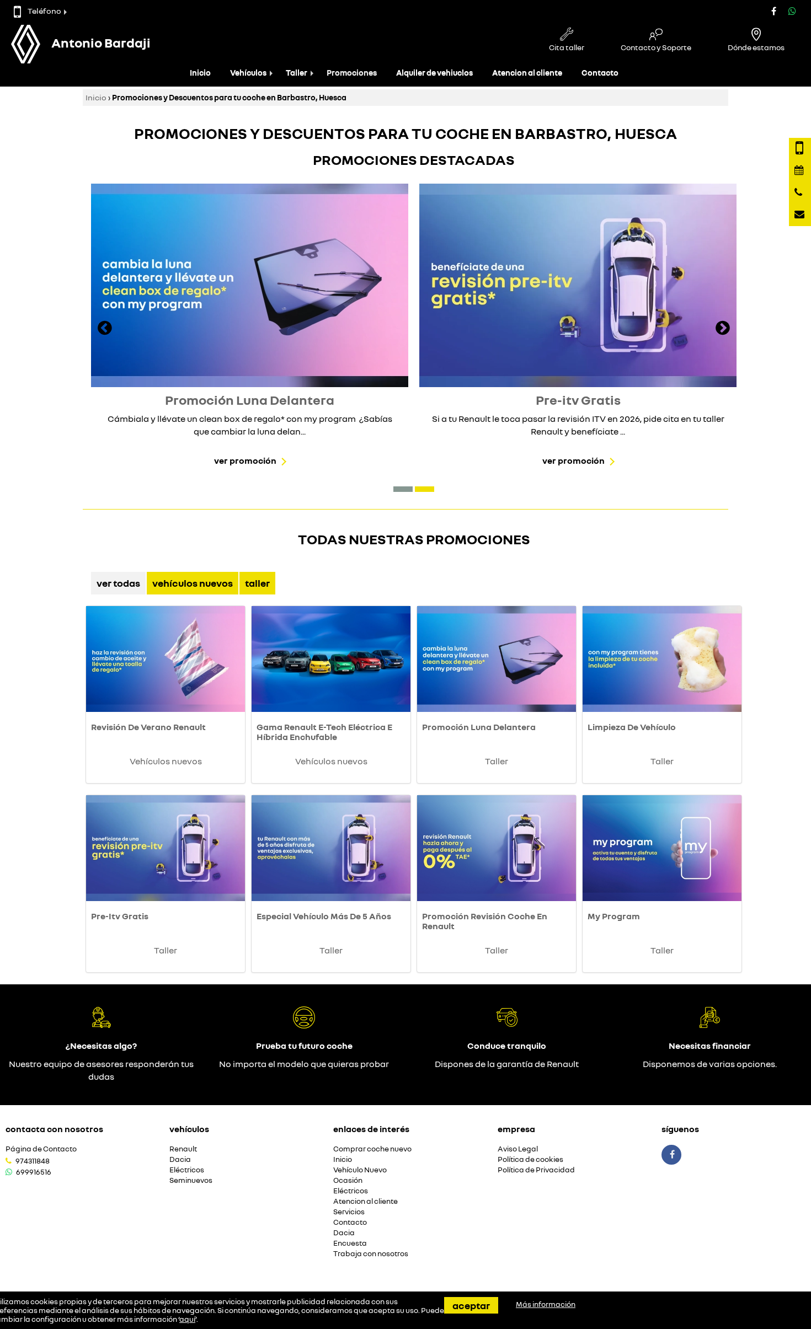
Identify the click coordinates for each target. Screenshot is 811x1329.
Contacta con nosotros (54, 1128)
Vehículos (248, 72)
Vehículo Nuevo (360, 1170)
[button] (403, 489)
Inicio (200, 72)
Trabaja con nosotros (370, 1254)
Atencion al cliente (527, 72)
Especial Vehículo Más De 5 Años (324, 915)
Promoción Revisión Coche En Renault (484, 920)
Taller (296, 72)
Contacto (599, 72)
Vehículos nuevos (192, 583)
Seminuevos (190, 1180)
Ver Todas (118, 583)
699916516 (33, 1171)
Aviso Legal (518, 1149)
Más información (545, 1304)
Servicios (349, 1212)
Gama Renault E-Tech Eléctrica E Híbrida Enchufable (324, 731)
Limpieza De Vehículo (632, 726)
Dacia (180, 1159)
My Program (614, 915)
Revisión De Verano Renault (148, 726)
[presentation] (105, 329)
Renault (183, 1149)
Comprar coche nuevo (372, 1149)
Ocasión (347, 1180)
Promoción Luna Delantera (479, 726)
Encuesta (350, 1243)
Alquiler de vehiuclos (434, 72)
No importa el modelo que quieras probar (304, 1063)
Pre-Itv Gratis (119, 915)
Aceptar (471, 1305)
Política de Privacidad (536, 1170)
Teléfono (44, 10)
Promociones (352, 72)
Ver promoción (245, 460)
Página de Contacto (41, 1149)
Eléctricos (186, 1170)
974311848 (32, 1160)
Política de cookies (530, 1159)
